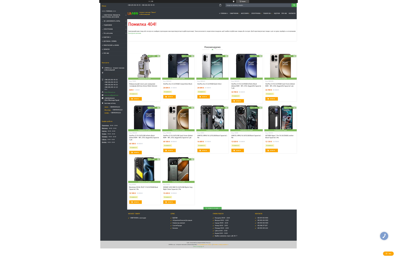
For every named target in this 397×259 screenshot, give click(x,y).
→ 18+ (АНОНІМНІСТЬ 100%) (111, 21)
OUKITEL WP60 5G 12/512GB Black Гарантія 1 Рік (212, 137)
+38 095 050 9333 (262, 220)
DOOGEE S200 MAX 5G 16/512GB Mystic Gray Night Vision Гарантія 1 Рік (177, 188)
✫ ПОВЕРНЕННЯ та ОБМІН (110, 45)
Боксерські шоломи (134, 33)
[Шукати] (294, 5)
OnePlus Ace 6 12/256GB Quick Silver (209, 84)
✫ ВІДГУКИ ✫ (106, 37)
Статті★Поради (177, 225)
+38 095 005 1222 (262, 228)
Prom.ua (208, 242)
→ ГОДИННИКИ (107, 25)
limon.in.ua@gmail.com (111, 95)
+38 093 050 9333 (262, 223)
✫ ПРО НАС (105, 53)
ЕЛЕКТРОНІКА (255, 13)
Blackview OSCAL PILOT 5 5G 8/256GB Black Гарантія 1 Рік (143, 188)
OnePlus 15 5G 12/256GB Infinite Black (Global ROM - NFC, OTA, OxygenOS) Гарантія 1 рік (246, 86)
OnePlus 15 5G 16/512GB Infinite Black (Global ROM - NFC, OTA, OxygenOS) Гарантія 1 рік (144, 138)
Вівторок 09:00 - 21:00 (222, 220)
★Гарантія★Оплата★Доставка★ (182, 220)
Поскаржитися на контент (204, 244)
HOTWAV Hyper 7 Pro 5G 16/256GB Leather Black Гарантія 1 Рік (279, 137)
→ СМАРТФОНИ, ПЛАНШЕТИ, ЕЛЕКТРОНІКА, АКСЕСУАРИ (111, 16)
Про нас (284, 13)
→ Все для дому (107, 33)
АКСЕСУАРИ (244, 13)
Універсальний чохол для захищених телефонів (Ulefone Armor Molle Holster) (143, 85)
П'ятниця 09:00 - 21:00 (222, 228)
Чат (390, 253)
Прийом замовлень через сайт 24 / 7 (226, 236)
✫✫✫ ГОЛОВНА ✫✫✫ (109, 11)
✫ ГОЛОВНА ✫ (223, 13)
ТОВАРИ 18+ (267, 13)
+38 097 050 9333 (262, 218)
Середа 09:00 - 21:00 (221, 223)
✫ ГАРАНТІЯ (105, 49)
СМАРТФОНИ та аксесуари (138, 218)
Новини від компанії (179, 223)
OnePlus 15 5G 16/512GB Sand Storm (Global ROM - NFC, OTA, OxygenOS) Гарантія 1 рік (178, 137)
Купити (136, 99)
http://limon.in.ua (109, 92)
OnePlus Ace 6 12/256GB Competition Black (177, 84)
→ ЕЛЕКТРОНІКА (107, 29)
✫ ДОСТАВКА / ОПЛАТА (109, 41)
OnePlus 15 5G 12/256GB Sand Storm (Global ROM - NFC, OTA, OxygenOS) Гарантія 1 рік (280, 85)
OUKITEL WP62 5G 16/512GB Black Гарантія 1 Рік (246, 137)
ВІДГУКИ (277, 13)
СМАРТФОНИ (234, 13)
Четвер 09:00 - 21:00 (221, 225)
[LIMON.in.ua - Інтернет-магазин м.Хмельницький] (133, 13)
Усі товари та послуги (212, 208)
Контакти (292, 13)
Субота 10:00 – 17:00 (221, 231)
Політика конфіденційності (221, 244)
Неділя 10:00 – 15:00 (221, 233)
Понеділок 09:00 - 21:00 (222, 218)
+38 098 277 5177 (262, 225)
